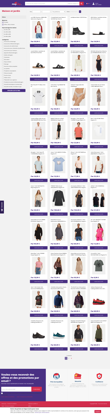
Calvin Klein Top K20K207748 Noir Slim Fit (58, 85)
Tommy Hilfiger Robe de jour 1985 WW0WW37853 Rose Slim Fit (38, 119)
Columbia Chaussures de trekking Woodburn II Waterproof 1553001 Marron (38, 321)
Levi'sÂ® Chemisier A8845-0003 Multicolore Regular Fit (39, 18)
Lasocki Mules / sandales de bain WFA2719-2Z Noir (38, 51)
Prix (31, 11)
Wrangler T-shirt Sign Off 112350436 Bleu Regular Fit (37, 153)
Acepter (97, 411)
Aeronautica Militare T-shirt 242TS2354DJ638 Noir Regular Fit (78, 220)
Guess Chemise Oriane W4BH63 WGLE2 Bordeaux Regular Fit (59, 254)
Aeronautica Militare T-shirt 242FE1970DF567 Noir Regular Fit (78, 186)
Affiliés (29, 406)
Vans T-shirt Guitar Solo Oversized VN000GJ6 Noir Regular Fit (37, 288)
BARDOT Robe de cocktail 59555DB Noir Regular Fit (57, 119)
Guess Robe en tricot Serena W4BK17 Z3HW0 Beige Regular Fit (78, 254)
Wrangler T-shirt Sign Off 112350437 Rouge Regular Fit (78, 119)
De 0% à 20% (7, 29)
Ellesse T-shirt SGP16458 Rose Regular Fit (78, 153)
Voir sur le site (38, 45)
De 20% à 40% (7, 32)
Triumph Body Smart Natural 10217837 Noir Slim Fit (58, 18)
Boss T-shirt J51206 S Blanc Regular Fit (97, 119)
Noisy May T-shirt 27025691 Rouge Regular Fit (37, 254)
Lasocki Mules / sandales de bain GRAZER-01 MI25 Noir (58, 51)
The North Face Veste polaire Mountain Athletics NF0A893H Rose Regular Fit (78, 288)
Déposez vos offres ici (33, 403)
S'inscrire (36, 389)
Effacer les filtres (13, 90)
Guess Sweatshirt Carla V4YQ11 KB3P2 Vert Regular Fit (99, 321)
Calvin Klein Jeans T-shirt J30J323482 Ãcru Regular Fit (97, 153)
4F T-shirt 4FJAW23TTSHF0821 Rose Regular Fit (98, 220)
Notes (68, 11)
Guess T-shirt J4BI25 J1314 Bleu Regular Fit (58, 153)
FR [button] (88, 3)
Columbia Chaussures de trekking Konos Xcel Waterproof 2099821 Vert (57, 321)
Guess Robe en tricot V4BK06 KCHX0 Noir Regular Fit (38, 220)
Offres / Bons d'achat (9, 24)
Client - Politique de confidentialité (24, 396)
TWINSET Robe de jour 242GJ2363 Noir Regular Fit (57, 186)
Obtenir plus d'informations (42, 412)
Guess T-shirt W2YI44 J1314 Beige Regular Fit (37, 186)
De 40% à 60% (7, 34)
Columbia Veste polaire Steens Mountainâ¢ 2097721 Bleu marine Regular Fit (58, 288)
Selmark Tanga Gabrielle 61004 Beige (77, 85)
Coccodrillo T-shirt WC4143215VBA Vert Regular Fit (99, 254)
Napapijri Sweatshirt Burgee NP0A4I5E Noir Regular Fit (78, 321)
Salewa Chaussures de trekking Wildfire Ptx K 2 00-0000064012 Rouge (98, 288)
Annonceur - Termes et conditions (9, 403)
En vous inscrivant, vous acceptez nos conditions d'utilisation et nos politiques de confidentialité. (21, 394)
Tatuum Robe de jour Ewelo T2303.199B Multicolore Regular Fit (98, 85)
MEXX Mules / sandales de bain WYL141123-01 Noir (98, 18)
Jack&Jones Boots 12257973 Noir (79, 17)
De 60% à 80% (7, 36)
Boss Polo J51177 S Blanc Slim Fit (38, 85)
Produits (6, 22)
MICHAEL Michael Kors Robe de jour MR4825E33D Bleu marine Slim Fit (99, 52)
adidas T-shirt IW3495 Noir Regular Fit (97, 186)
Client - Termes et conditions (7, 396)
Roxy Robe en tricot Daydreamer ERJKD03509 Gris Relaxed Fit (58, 220)
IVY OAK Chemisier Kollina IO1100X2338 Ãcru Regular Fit (78, 51)
